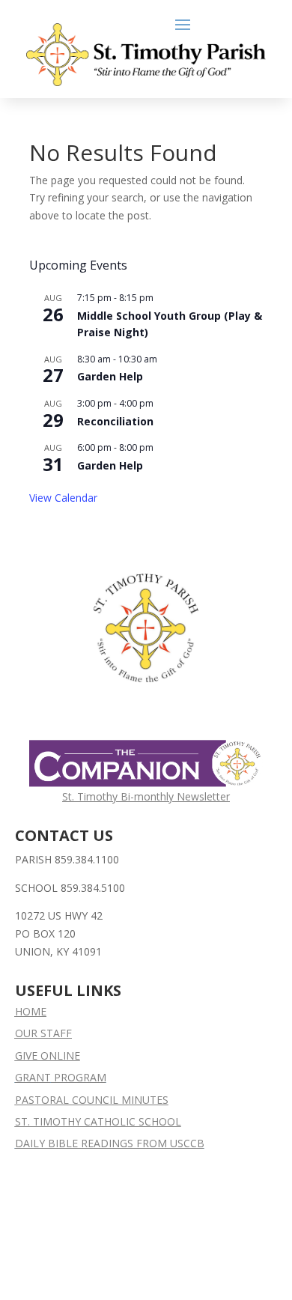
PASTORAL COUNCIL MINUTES (91, 1100)
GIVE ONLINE (47, 1055)
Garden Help (110, 376)
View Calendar (63, 497)
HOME (30, 1011)
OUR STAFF (43, 1033)
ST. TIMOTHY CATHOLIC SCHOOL (98, 1121)
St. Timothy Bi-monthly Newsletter (146, 796)
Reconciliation (115, 421)
